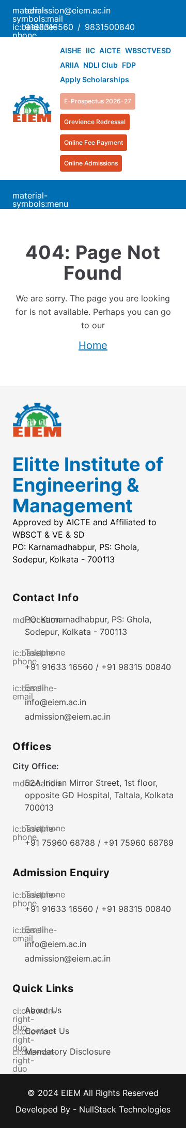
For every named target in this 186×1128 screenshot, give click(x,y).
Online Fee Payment (93, 142)
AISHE (71, 50)
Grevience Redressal (95, 122)
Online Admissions (91, 163)
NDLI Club (100, 64)
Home (93, 345)
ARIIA (69, 64)
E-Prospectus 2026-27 (97, 101)
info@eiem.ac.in (55, 702)
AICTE (110, 50)
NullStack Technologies (125, 1109)
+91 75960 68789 (138, 842)
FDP (129, 64)
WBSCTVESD (148, 50)
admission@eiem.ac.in (68, 716)
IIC (90, 50)
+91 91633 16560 (59, 667)
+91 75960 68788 (60, 842)
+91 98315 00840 (136, 667)
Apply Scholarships (94, 79)
